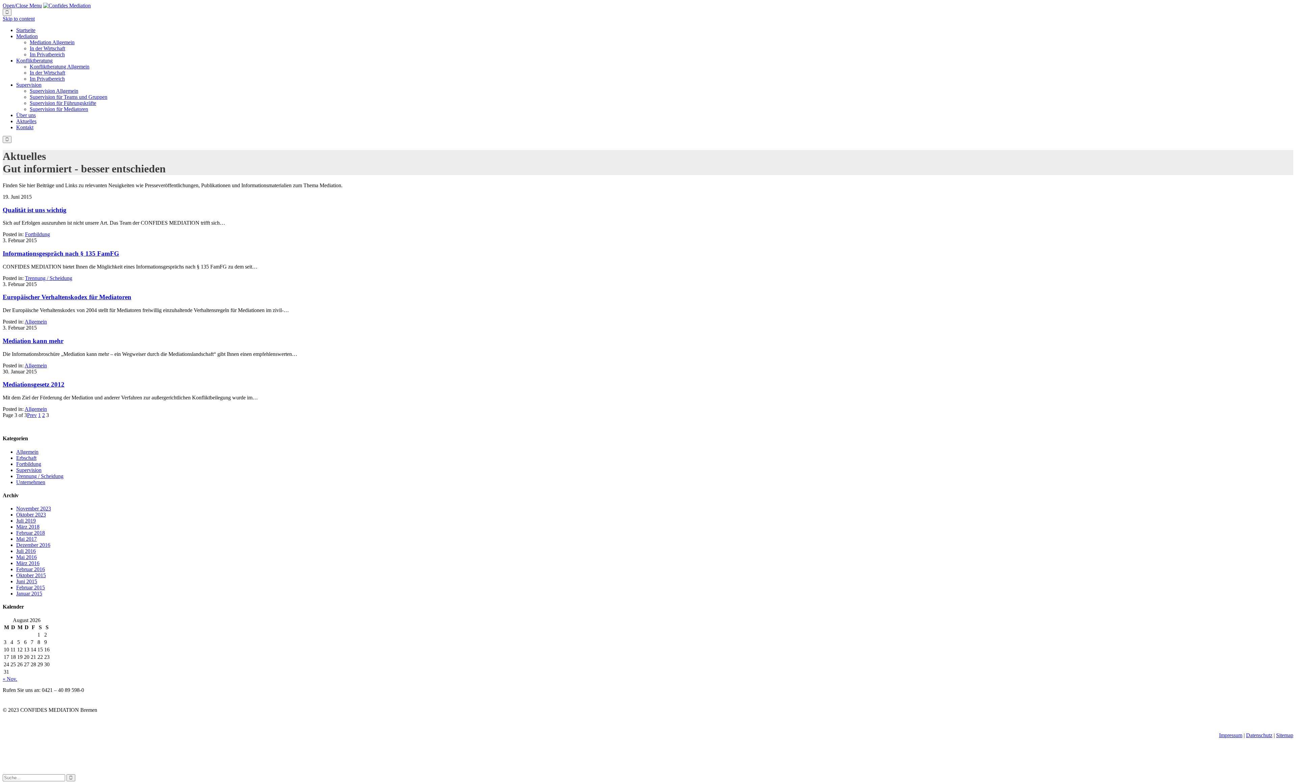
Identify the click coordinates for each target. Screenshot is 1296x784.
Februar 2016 (30, 569)
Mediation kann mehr (33, 340)
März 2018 (27, 527)
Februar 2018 (30, 533)
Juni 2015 (26, 581)
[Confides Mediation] (67, 5)
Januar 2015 (29, 593)
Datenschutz (1259, 735)
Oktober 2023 (31, 514)
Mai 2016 (26, 557)
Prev (32, 415)
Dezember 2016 (33, 545)
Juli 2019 (26, 521)
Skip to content (19, 19)
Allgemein (36, 322)
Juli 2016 (26, 551)
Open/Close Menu (22, 5)
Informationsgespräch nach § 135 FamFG (61, 253)
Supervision (29, 470)
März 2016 (27, 563)
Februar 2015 (30, 587)
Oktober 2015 (31, 575)
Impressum (1230, 735)
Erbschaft (26, 458)
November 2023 (33, 508)
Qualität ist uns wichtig (34, 210)
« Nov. (10, 679)
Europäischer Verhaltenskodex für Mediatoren (67, 297)
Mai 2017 (26, 539)
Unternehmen (30, 482)
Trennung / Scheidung (48, 278)
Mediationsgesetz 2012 (33, 384)
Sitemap (1284, 735)
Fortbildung (37, 234)
